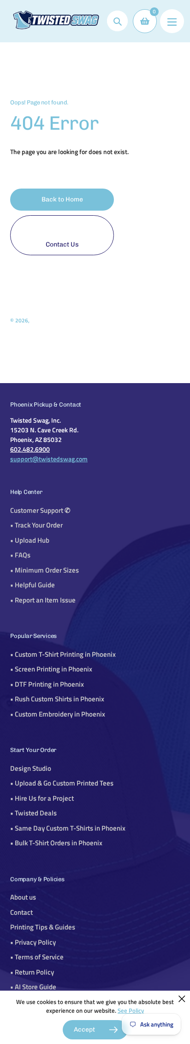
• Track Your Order (36, 525)
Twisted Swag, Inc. (52, 320)
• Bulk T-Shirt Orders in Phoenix (56, 842)
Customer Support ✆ (40, 510)
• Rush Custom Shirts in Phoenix (57, 699)
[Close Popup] (182, 998)
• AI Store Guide (33, 986)
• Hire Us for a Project (42, 798)
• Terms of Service (37, 957)
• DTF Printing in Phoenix (47, 684)
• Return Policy (32, 972)
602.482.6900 (30, 449)
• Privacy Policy (33, 942)
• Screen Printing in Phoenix (51, 669)
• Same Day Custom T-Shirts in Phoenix (67, 828)
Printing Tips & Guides (42, 927)
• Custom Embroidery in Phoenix (57, 714)
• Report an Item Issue (43, 600)
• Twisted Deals (33, 813)
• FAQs (20, 555)
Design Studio (30, 768)
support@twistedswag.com (49, 459)
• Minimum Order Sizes (44, 570)
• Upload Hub (29, 540)
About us (23, 897)
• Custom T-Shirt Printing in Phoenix (63, 654)
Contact (21, 912)
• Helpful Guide (32, 584)
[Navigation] (172, 21)
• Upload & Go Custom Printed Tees (61, 783)
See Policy (131, 1010)
